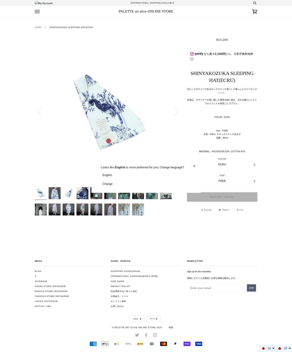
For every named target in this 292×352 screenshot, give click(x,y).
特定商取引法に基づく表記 (124, 291)
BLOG (38, 271)
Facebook (41, 281)
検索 (171, 327)
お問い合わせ (117, 306)
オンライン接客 (118, 301)
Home (38, 27)
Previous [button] (41, 111)
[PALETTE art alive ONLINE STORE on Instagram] (155, 336)
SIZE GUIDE (117, 281)
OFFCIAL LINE (43, 306)
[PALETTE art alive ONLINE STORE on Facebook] (146, 336)
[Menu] (37, 11)
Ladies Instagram (46, 301)
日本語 (136, 319)
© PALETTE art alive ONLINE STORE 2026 (137, 327)
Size (222, 175)
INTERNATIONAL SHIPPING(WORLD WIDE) (134, 276)
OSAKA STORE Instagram (50, 286)
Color (222, 159)
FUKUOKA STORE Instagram (52, 296)
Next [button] (174, 111)
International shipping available (152, 3)
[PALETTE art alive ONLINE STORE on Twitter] (137, 336)
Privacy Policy (121, 286)
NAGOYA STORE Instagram (51, 291)
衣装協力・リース (119, 296)
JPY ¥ (152, 319)
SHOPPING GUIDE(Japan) (125, 271)
